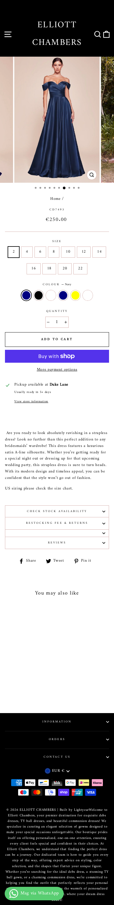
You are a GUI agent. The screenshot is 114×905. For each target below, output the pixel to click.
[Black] (18, 686)
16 (33, 268)
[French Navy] (31, 686)
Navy (26, 295)
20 (65, 268)
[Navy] (11, 686)
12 (84, 251)
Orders (57, 739)
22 (80, 268)
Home (55, 198)
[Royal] (25, 692)
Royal (88, 295)
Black (39, 295)
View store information (31, 401)
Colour (57, 284)
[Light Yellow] (38, 686)
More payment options (57, 370)
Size (57, 241)
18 (49, 268)
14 (99, 251)
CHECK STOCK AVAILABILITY (57, 511)
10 (68, 251)
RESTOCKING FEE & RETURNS (57, 523)
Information (57, 721)
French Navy (63, 295)
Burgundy (51, 295)
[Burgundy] (25, 686)
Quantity (57, 311)
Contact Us (57, 756)
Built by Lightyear (74, 810)
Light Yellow (75, 295)
